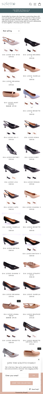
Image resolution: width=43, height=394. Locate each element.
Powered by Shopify (21, 392)
